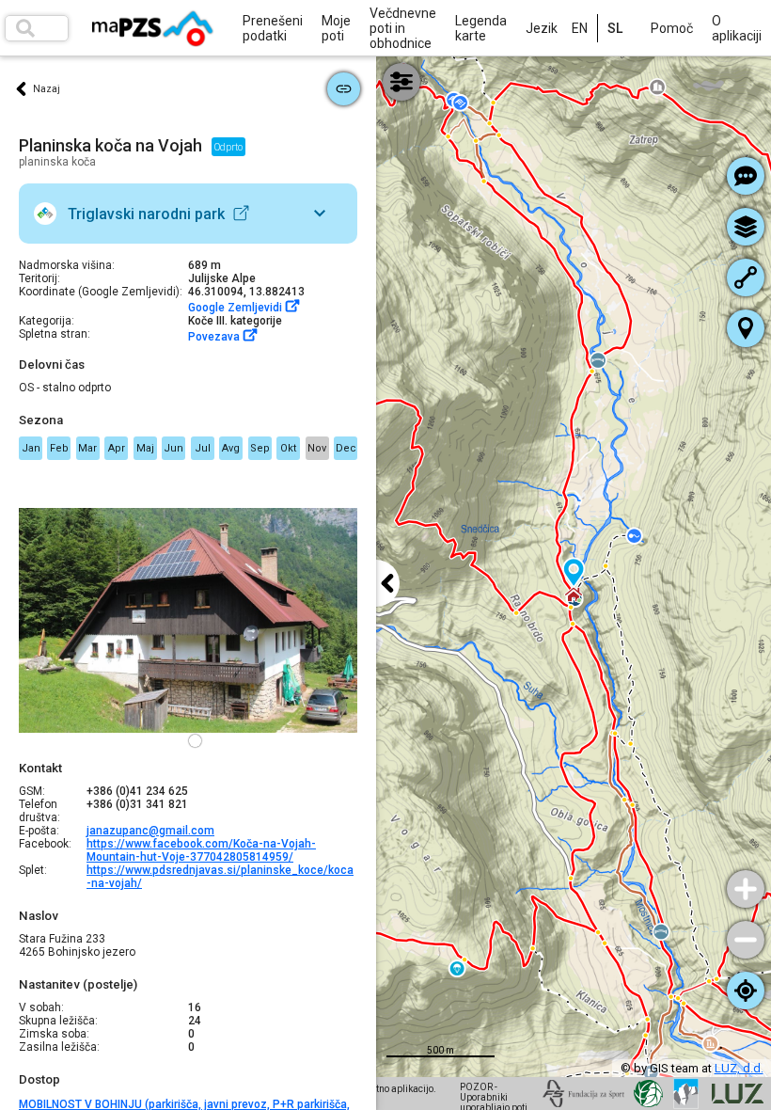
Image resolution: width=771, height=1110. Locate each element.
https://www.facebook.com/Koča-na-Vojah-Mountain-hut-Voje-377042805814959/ (201, 850)
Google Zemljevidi (236, 307)
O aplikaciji (737, 28)
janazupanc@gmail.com (150, 830)
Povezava (215, 336)
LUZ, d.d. (739, 1068)
